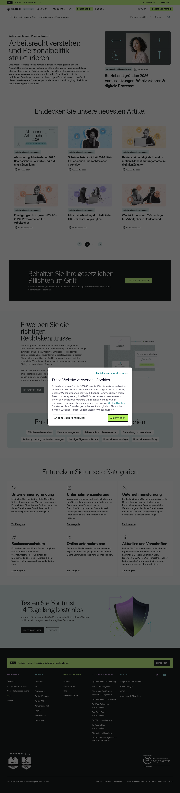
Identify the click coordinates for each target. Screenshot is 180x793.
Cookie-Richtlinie (117, 403)
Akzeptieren (118, 417)
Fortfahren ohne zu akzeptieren (112, 373)
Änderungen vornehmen (69, 417)
